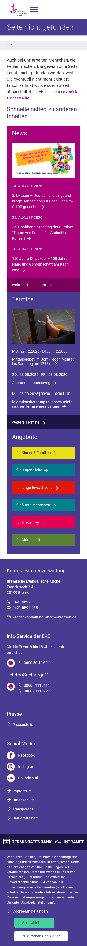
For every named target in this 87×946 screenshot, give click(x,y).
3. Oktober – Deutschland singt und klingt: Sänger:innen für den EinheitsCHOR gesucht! (42, 201)
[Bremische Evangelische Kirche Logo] (18, 9)
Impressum (22, 791)
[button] (34, 9)
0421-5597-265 (25, 607)
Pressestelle (22, 724)
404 (9, 45)
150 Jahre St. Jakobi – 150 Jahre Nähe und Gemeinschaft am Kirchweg (40, 264)
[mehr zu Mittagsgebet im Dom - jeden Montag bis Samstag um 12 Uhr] (43, 326)
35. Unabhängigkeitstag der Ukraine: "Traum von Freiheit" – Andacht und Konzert (42, 232)
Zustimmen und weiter (41, 936)
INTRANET (74, 841)
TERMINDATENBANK (32, 841)
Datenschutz (23, 800)
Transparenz (23, 809)
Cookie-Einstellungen (30, 911)
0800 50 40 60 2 (37, 663)
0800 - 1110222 (37, 691)
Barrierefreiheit (25, 818)
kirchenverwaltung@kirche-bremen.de (44, 617)
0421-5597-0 (23, 602)
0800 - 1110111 (37, 685)
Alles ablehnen (34, 922)
